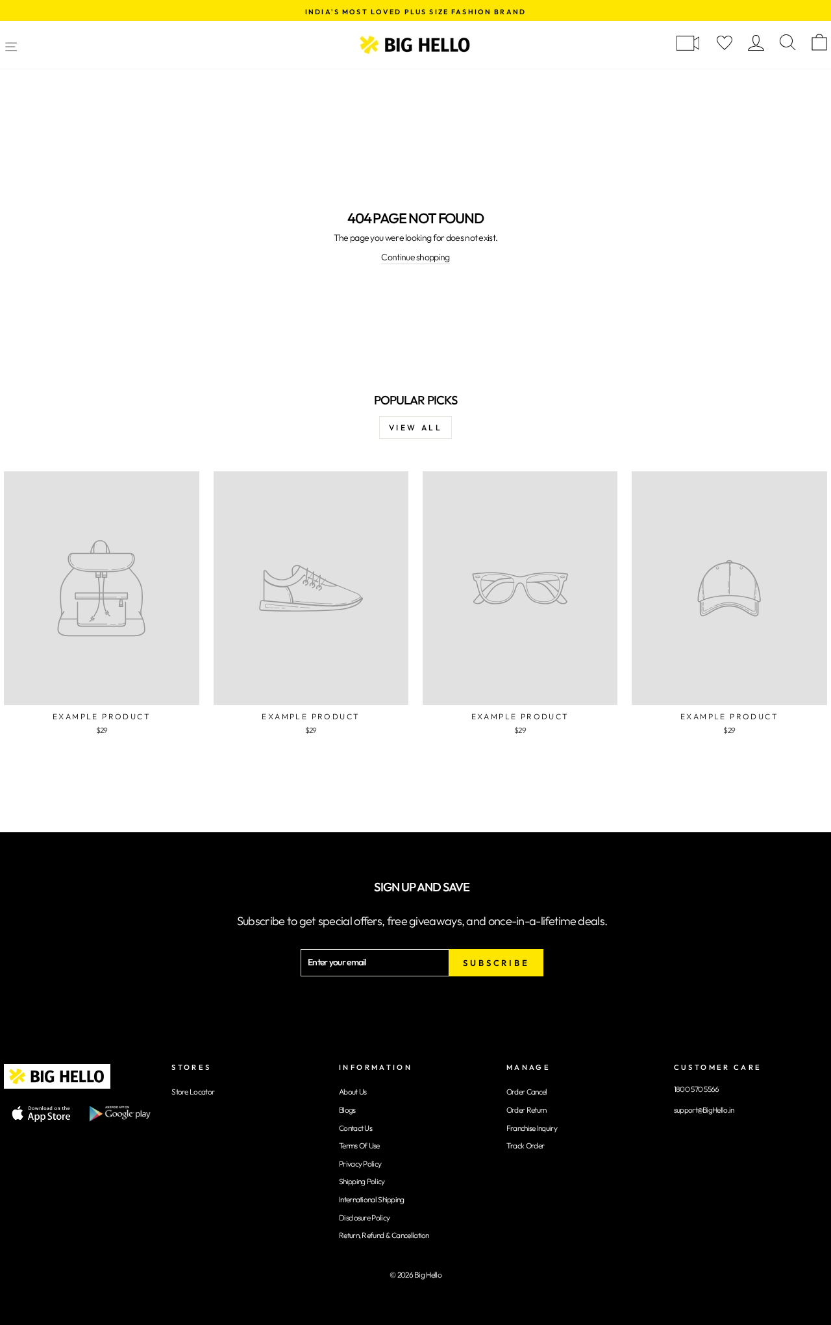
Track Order (525, 1145)
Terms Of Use (359, 1145)
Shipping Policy (362, 1181)
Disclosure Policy (364, 1217)
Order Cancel (526, 1091)
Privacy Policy (360, 1164)
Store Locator (192, 1091)
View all (416, 427)
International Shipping (371, 1199)
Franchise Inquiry (531, 1128)
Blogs (347, 1110)
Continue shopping (415, 257)
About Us (352, 1091)
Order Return (526, 1110)
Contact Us (355, 1128)
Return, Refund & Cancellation (384, 1235)
